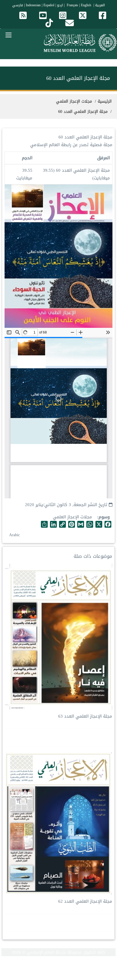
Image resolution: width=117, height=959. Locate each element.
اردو (60, 5)
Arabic (14, 534)
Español (48, 5)
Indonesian (33, 5)
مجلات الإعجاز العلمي (72, 517)
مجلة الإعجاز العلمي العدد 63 (85, 716)
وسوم (104, 517)
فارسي (17, 5)
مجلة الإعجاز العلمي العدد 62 (85, 901)
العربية (100, 5)
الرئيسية (105, 101)
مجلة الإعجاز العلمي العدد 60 (83, 111)
